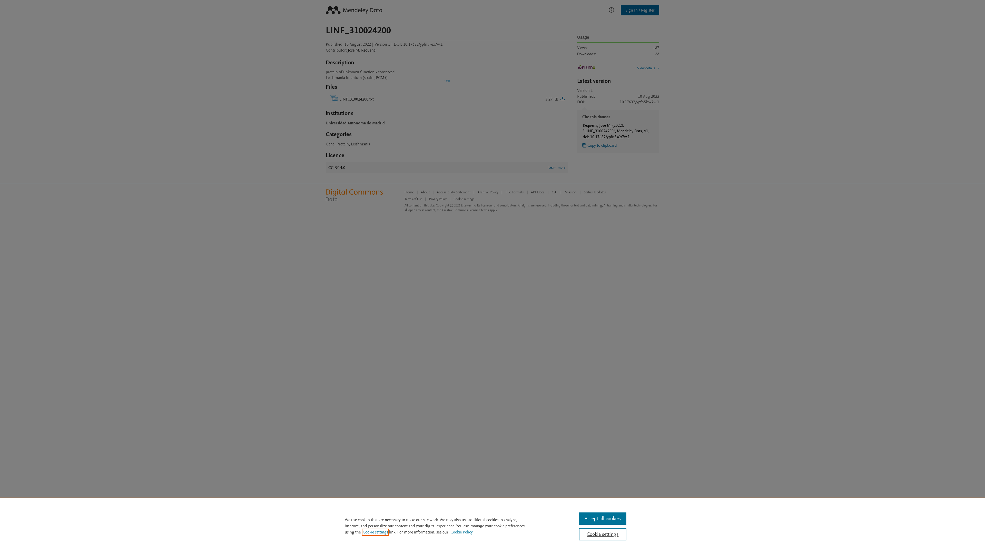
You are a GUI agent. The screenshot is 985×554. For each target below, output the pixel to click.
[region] (492, 526)
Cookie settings (375, 532)
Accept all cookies (603, 518)
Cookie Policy (461, 532)
